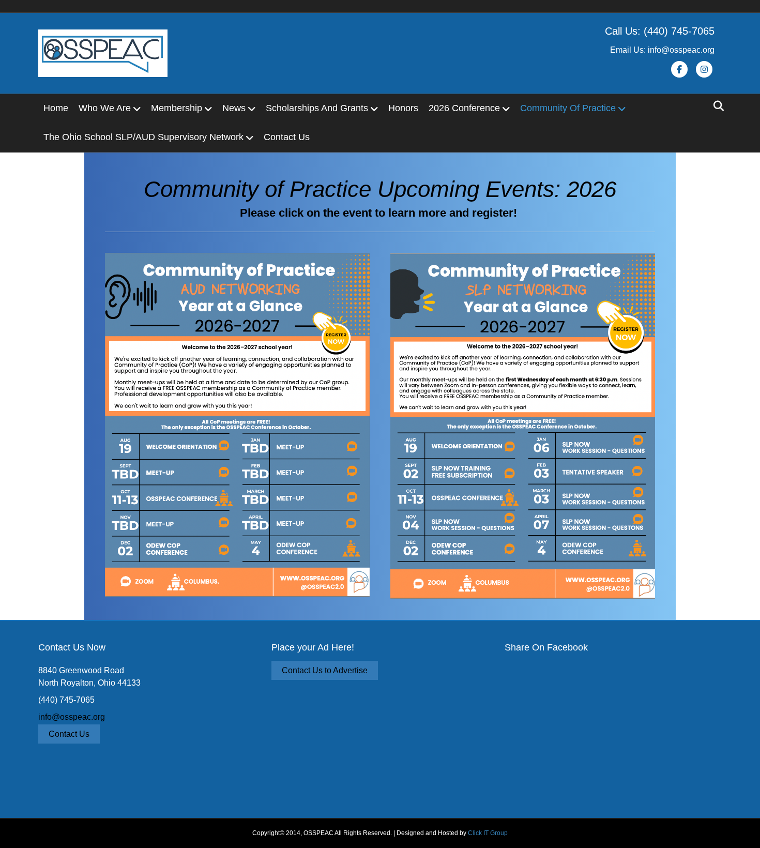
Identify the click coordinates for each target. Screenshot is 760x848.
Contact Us (287, 137)
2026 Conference (464, 108)
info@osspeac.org (71, 717)
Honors (403, 108)
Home (55, 108)
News (234, 108)
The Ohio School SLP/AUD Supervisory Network (143, 137)
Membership (176, 108)
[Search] (715, 106)
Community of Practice (568, 108)
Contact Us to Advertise (325, 670)
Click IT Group (488, 833)
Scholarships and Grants (317, 108)
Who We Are (105, 108)
